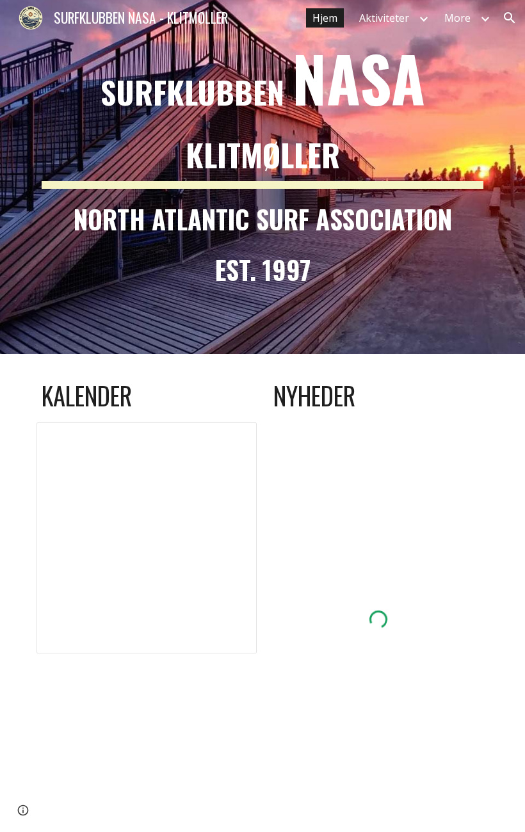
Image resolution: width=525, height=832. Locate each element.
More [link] (457, 18)
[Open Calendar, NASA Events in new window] (232, 439)
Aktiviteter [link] (384, 18)
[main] (262, 177)
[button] (509, 18)
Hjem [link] (324, 18)
